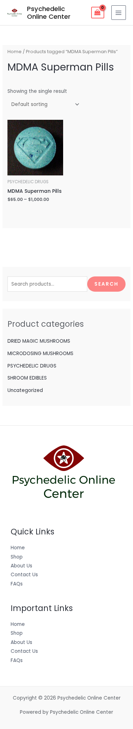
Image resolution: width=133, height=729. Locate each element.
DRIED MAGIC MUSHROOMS (38, 341)
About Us (21, 565)
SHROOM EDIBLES (27, 378)
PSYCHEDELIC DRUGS (31, 366)
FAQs (17, 584)
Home (14, 52)
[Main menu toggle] (118, 12)
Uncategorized (25, 390)
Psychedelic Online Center (49, 12)
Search (106, 284)
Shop (17, 557)
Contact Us (24, 574)
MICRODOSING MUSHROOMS (40, 353)
